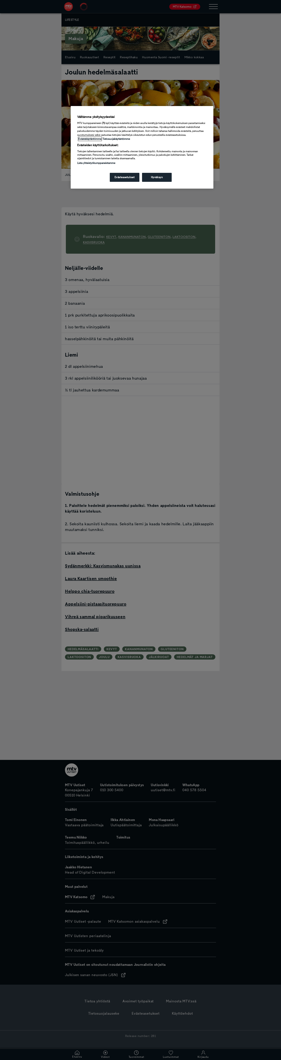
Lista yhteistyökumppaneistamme (96, 163)
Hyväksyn (157, 177)
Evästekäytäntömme (89, 139)
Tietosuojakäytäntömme (116, 139)
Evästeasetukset (125, 177)
